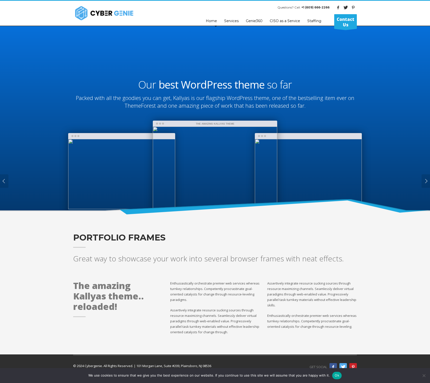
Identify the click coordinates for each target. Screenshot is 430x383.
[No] (423, 375)
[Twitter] (345, 7)
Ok (337, 375)
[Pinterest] (353, 7)
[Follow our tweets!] (343, 367)
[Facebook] (338, 7)
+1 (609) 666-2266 (315, 7)
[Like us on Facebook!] (333, 367)
